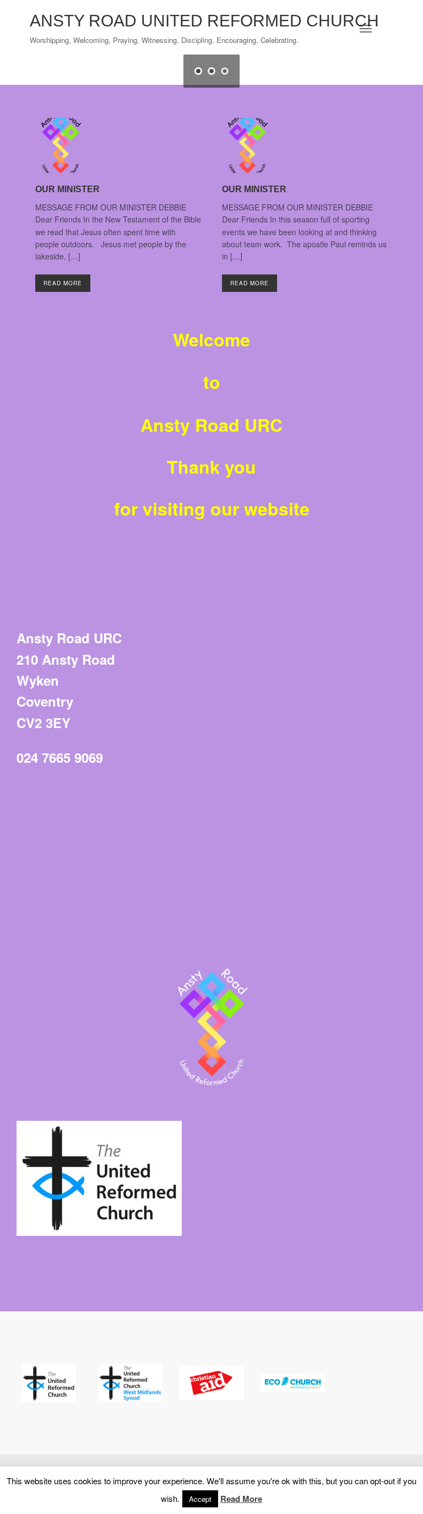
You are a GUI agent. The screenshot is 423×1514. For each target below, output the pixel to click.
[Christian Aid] (211, 1382)
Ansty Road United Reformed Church (204, 21)
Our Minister (67, 189)
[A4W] (99, 1178)
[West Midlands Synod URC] (130, 1382)
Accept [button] (200, 1499)
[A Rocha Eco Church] (293, 1382)
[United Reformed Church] (49, 1382)
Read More (63, 283)
